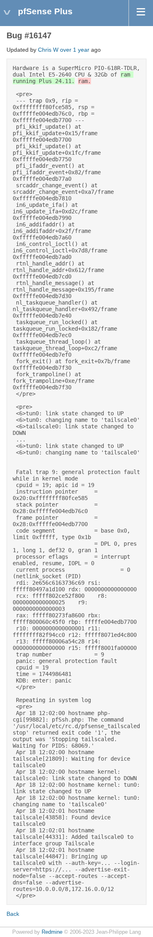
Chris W (48, 49)
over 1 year (74, 49)
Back (13, 914)
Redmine (52, 932)
